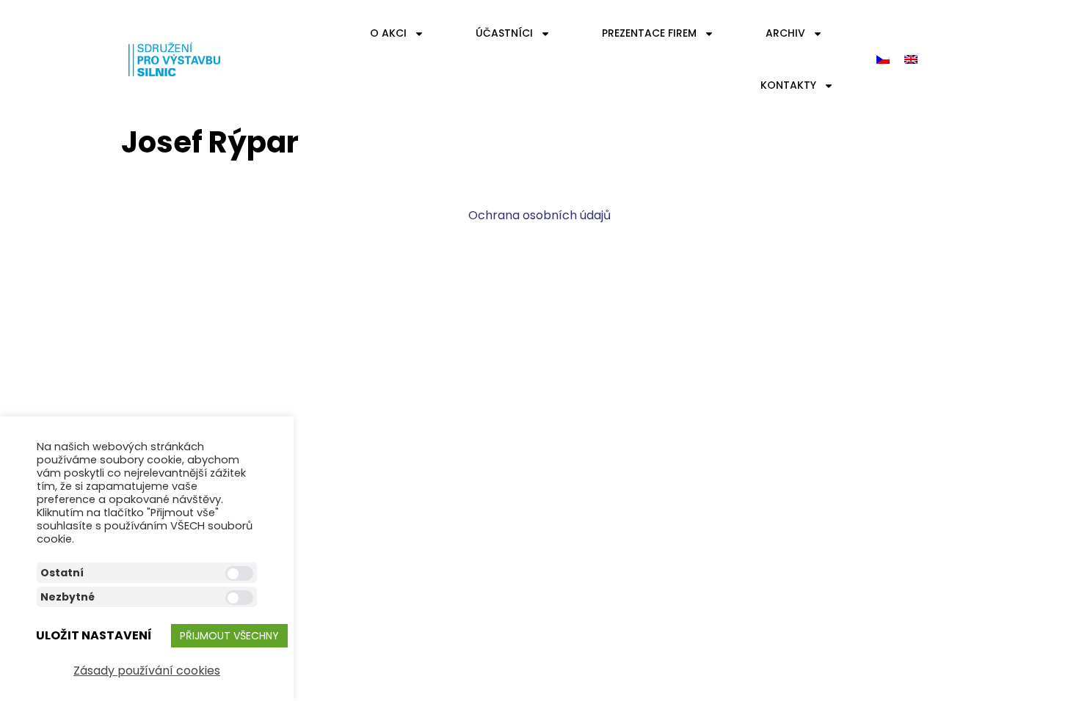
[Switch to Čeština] (883, 60)
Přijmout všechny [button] (229, 635)
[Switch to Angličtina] (911, 60)
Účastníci (504, 33)
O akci (388, 33)
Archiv (785, 33)
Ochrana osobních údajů (539, 215)
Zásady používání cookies (146, 670)
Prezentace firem (649, 33)
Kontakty (788, 85)
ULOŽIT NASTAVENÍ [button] (94, 635)
